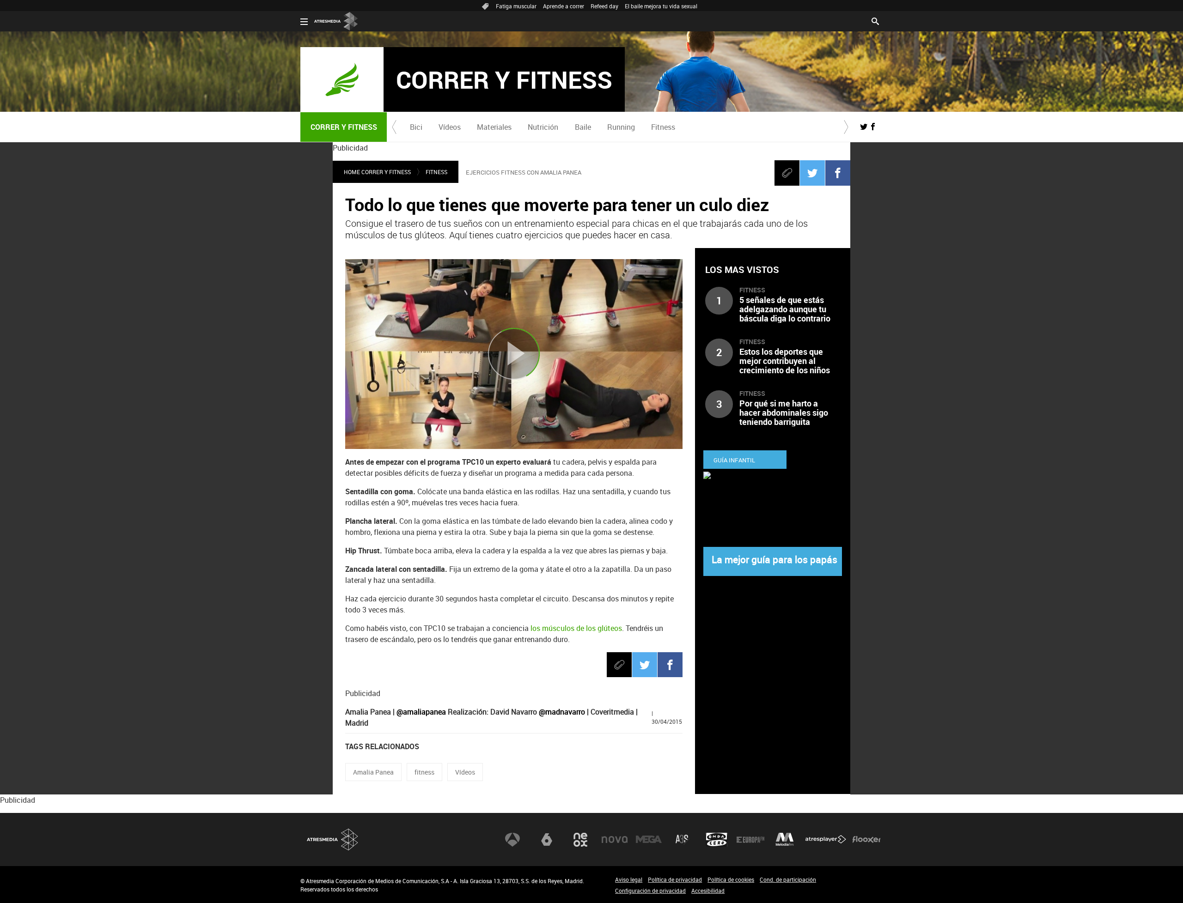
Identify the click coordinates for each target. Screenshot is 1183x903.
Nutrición (543, 127)
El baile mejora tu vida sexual (661, 6)
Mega (649, 840)
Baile (583, 127)
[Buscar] (875, 20)
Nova (614, 840)
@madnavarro (562, 712)
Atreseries (682, 840)
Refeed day (604, 6)
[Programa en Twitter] (863, 126)
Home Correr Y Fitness (377, 172)
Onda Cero (717, 840)
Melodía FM (785, 840)
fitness (424, 772)
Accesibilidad (708, 890)
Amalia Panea (373, 772)
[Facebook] (837, 172)
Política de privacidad (675, 879)
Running (621, 127)
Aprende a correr (563, 6)
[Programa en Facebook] (873, 126)
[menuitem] (416, 127)
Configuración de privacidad (650, 890)
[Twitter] (812, 172)
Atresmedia (332, 839)
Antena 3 (512, 840)
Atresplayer (826, 840)
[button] (394, 127)
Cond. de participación (788, 879)
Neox (580, 840)
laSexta (547, 840)
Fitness (663, 127)
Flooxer (866, 840)
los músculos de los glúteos (576, 628)
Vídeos (450, 127)
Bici (416, 127)
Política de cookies (730, 879)
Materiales (494, 127)
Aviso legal (628, 879)
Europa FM (750, 840)
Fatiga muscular (516, 6)
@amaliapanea (421, 712)
